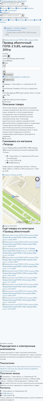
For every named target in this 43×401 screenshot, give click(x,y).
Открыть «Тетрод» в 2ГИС (13, 175)
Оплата (14, 367)
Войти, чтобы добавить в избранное (17, 77)
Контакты (28, 367)
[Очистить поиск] (22, 3)
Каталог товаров (6, 367)
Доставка (21, 367)
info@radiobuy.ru (7, 393)
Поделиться (9, 79)
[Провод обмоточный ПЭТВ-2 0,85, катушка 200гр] (20, 40)
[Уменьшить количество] (4, 65)
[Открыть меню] (1, 1)
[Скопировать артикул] (8, 56)
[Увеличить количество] (4, 71)
